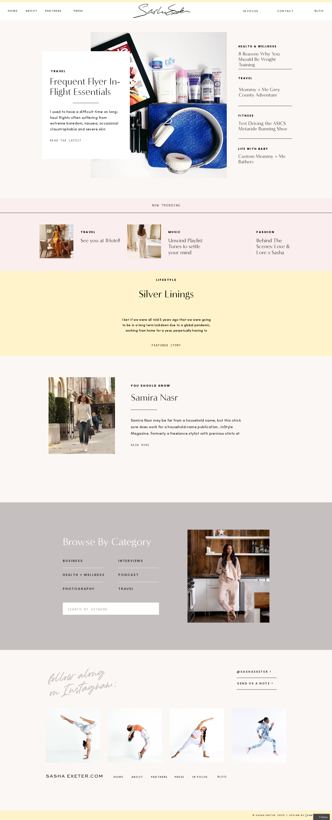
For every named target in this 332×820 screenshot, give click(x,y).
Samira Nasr (154, 397)
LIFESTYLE (166, 280)
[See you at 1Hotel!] (56, 241)
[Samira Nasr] (82, 415)
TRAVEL (58, 71)
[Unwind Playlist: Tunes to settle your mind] (144, 241)
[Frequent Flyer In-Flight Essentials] (159, 105)
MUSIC (174, 232)
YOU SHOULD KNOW (151, 385)
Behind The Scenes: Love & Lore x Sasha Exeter (273, 249)
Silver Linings (166, 294)
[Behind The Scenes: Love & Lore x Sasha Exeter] (231, 241)
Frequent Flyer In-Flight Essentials (85, 86)
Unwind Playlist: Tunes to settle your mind (185, 246)
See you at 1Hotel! (100, 240)
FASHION (265, 232)
